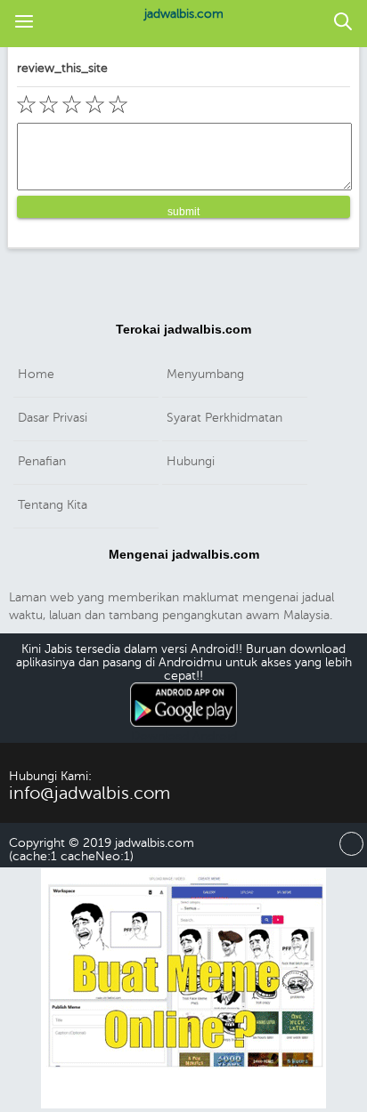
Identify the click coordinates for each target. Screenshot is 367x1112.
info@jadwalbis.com (89, 793)
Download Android (184, 736)
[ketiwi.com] (183, 1105)
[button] (24, 23)
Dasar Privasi (52, 417)
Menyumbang (205, 374)
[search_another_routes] (343, 23)
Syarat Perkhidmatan (224, 417)
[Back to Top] (351, 851)
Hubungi (191, 461)
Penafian (42, 461)
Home (36, 374)
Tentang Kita (52, 505)
